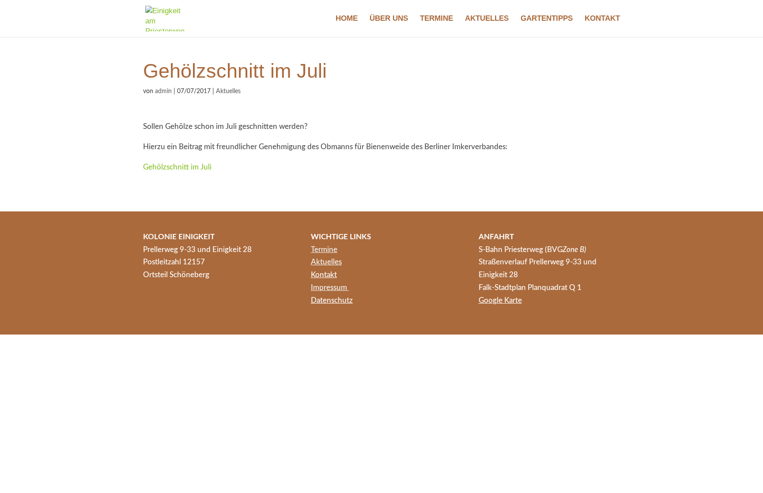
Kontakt (602, 19)
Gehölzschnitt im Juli (177, 167)
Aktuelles (487, 19)
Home (347, 19)
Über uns (389, 19)
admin (163, 91)
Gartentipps (547, 19)
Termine (436, 19)
